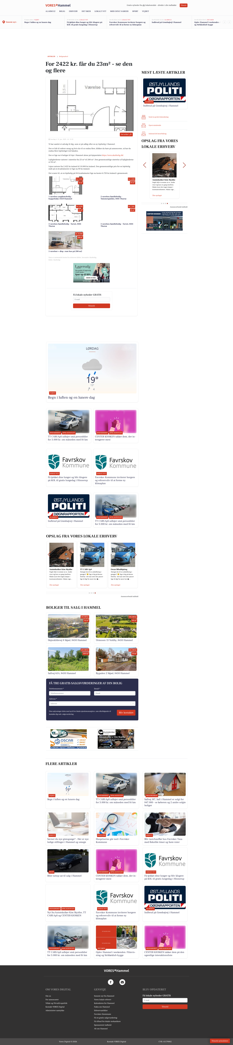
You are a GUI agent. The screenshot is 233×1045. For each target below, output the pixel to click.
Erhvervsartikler (101, 1010)
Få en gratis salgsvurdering (105, 1018)
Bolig (62, 11)
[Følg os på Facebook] (111, 982)
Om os (48, 996)
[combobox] (50, 703)
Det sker (86, 11)
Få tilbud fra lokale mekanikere (107, 1021)
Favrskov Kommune (102, 1014)
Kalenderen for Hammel (104, 1003)
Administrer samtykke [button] (55, 1010)
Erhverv (73, 11)
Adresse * (53, 699)
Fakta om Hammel (102, 1007)
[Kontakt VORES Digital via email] (122, 982)
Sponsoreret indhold (102, 1025)
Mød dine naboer (119, 11)
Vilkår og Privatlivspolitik (56, 1003)
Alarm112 (50, 11)
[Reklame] (91, 272)
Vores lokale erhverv (102, 999)
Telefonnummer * (56, 688)
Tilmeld (183, 5)
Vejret (145, 11)
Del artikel (125, 134)
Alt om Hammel (101, 1028)
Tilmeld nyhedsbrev (220, 1041)
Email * (97, 688)
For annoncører (52, 999)
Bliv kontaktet (126, 712)
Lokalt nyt (100, 11)
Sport (135, 11)
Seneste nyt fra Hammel (104, 996)
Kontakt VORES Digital (55, 1007)
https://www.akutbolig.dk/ (113, 155)
